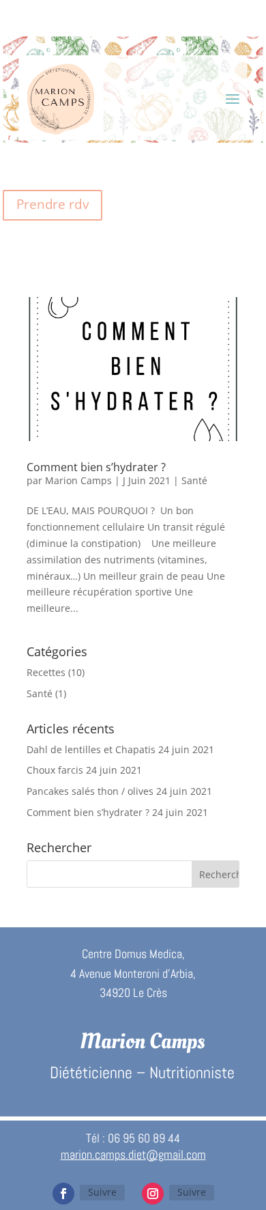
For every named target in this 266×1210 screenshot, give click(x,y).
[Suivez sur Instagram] (153, 1194)
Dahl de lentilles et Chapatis (91, 749)
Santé (194, 480)
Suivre (102, 1191)
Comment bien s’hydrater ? (96, 467)
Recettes (46, 672)
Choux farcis (55, 769)
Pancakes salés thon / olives (90, 791)
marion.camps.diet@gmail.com (133, 1154)
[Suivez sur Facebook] (63, 1194)
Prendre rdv (52, 204)
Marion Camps (78, 480)
